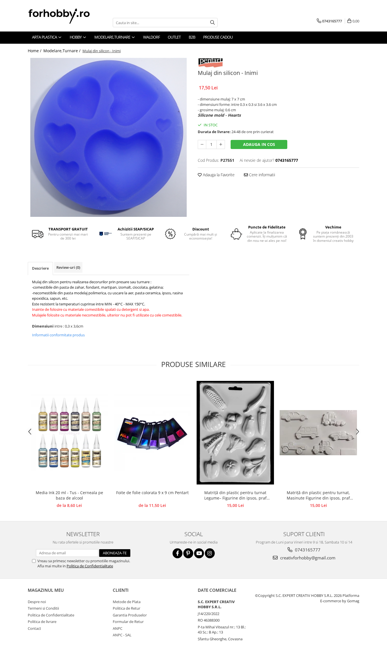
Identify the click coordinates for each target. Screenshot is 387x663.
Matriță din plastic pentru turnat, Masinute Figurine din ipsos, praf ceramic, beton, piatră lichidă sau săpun (318, 495)
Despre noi (37, 601)
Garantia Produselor (130, 615)
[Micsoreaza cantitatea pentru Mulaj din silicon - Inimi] (202, 144)
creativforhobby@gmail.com (307, 558)
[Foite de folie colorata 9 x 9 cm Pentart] (152, 432)
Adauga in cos (259, 144)
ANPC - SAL (122, 634)
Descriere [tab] (40, 268)
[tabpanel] (108, 137)
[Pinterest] (188, 553)
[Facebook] (177, 553)
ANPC (117, 628)
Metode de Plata (127, 601)
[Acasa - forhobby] (64, 16)
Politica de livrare (42, 621)
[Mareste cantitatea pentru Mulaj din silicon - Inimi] (220, 144)
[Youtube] (199, 553)
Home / (35, 50)
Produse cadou (218, 37)
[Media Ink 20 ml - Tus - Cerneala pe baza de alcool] (69, 432)
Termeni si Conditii (43, 608)
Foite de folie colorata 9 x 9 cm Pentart (152, 492)
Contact (34, 628)
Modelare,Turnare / (62, 50)
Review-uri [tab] (68, 267)
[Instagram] (210, 553)
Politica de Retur (126, 608)
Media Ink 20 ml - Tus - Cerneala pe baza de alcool (69, 495)
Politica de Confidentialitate (90, 565)
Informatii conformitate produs (58, 334)
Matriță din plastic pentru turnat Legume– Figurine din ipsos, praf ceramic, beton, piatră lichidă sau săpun (235, 495)
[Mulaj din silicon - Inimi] (108, 137)
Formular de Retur (128, 621)
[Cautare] (212, 22)
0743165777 (307, 550)
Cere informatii (261, 174)
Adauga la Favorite (218, 174)
